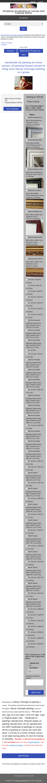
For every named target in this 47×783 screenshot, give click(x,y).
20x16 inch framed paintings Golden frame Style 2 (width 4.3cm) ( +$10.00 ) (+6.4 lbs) (33, 323)
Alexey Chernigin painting (14, 35)
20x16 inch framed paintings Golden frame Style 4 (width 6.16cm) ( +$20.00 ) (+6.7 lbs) (33, 343)
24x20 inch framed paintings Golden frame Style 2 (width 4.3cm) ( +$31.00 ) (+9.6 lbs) (33, 363)
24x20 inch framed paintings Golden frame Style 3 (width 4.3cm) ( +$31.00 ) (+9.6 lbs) (33, 373)
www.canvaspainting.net (22, 780)
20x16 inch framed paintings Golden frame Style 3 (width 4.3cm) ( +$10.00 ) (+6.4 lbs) (33, 333)
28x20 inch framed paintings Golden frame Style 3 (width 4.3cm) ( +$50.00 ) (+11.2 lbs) (33, 409)
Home (33, 2)
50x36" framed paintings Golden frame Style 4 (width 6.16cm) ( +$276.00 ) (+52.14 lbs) (33, 602)
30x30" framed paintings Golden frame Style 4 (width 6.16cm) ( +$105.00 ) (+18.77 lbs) (34, 508)
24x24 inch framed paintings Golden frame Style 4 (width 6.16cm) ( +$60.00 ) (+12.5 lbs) (33, 454)
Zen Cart (39, 780)
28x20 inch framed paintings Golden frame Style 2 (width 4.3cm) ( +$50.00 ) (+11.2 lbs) (33, 399)
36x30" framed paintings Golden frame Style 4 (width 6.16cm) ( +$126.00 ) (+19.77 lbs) (34, 523)
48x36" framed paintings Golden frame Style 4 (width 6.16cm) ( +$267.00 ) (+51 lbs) (33, 586)
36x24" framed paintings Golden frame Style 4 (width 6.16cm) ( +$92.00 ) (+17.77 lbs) (34, 492)
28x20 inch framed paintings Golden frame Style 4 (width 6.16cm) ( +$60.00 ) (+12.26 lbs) (33, 419)
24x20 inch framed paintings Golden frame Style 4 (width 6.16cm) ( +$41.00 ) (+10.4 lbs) (33, 383)
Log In (40, 2)
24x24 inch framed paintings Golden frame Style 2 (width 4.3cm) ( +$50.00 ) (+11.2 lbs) (33, 434)
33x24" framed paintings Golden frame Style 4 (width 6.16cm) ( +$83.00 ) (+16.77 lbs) (33, 476)
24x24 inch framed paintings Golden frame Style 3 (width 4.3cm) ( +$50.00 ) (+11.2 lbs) (33, 444)
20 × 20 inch (32, 350)
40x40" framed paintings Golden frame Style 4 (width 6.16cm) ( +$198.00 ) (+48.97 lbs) (33, 571)
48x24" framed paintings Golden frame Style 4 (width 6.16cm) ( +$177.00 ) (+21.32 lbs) (33, 539)
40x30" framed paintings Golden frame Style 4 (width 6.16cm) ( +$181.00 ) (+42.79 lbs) (33, 555)
